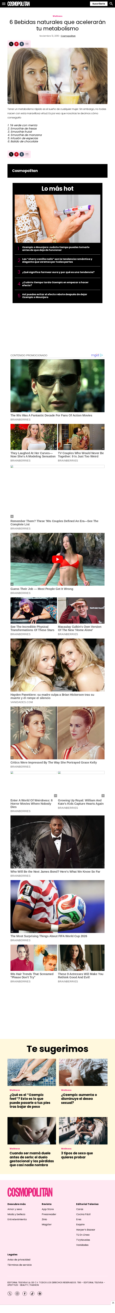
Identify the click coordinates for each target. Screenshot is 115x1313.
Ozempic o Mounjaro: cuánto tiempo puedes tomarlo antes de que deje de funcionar (56, 248)
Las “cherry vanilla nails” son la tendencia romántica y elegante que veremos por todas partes (57, 260)
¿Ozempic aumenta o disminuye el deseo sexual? (79, 1099)
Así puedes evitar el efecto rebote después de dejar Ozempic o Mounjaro (54, 296)
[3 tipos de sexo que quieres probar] (83, 1130)
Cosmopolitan (68, 35)
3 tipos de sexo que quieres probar (77, 1155)
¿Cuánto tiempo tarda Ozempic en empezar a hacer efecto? (55, 284)
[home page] (18, 3)
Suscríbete (98, 3)
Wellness (57, 16)
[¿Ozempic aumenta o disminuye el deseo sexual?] (83, 1072)
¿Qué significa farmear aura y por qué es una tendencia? (58, 272)
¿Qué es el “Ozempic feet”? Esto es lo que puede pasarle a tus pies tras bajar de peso (30, 1101)
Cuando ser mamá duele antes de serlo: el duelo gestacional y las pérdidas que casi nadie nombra (32, 1159)
